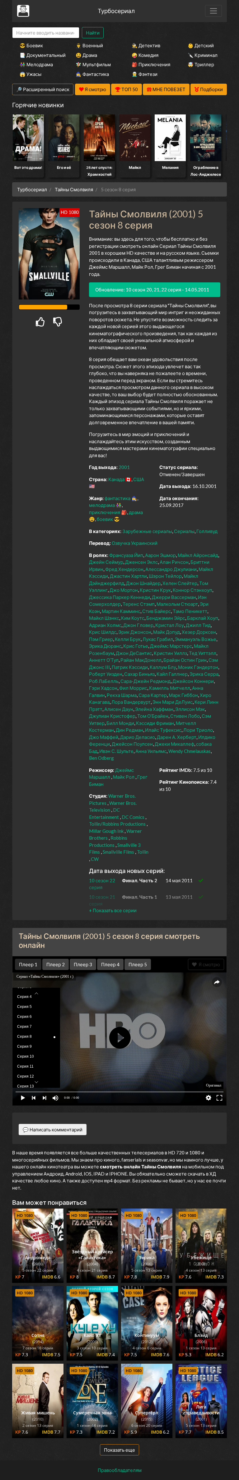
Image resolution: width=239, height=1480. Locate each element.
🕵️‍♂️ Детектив (146, 45)
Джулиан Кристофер (112, 716)
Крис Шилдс (102, 632)
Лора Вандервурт (131, 702)
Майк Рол (123, 777)
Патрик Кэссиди (130, 667)
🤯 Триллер (201, 64)
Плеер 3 (83, 964)
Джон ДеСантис (134, 653)
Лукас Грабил (158, 639)
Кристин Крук (155, 590)
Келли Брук (128, 639)
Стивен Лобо (185, 716)
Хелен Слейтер (179, 583)
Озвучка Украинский (134, 543)
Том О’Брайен (152, 716)
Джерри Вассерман (174, 597)
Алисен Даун (118, 709)
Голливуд (207, 531)
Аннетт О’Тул (104, 660)
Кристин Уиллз (170, 653)
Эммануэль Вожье (195, 639)
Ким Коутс (132, 618)
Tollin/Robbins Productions (117, 824)
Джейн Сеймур (106, 562)
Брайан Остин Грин (185, 660)
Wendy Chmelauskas (189, 751)
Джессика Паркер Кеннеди (119, 597)
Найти (93, 32)
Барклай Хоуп (202, 618)
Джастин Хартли (128, 576)
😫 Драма (86, 55)
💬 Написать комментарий (52, 1129)
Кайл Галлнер (172, 674)
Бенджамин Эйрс (165, 618)
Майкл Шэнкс (104, 618)
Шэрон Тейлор (165, 576)
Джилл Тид (198, 625)
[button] (113, 910)
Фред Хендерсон (124, 569)
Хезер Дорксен (199, 632)
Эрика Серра (204, 674)
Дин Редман (129, 730)
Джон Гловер (138, 625)
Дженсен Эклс (141, 562)
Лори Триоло (198, 730)
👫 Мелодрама (36, 64)
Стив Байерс (156, 611)
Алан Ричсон (174, 562)
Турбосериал (116, 10)
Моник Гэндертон (198, 667)
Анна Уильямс (150, 751)
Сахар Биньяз (139, 674)
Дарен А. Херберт (176, 737)
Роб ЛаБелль (104, 681)
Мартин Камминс (121, 611)
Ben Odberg (101, 758)
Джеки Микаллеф (174, 744)
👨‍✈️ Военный (89, 45)
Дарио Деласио (137, 737)
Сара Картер (152, 695)
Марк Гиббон (183, 695)
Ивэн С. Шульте (116, 751)
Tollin (142, 852)
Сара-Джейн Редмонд (145, 681)
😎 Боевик (31, 45)
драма (136, 512)
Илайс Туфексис (163, 730)
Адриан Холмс (105, 625)
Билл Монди (120, 723)
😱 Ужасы (30, 74)
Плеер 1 (28, 964)
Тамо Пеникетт (190, 611)
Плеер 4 (110, 964)
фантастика (117, 498)
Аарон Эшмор (160, 555)
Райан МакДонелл (141, 660)
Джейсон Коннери (193, 681)
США (138, 479)
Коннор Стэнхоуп (192, 590)
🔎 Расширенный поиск (42, 89)
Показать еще (119, 1450)
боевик (105, 519)
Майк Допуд (166, 632)
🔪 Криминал (203, 55)
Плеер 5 (138, 964)
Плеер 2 (55, 964)
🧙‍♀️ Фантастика (92, 74)
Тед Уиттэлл (202, 653)
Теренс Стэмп (139, 604)
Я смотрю (208, 964)
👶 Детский (201, 45)
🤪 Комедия (145, 55)
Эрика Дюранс (105, 646)
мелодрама (102, 505)
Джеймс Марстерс (171, 646)
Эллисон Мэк (190, 709)
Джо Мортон (124, 590)
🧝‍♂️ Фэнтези (144, 74)
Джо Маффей (103, 737)
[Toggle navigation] (213, 11)
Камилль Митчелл (169, 688)
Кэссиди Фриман (155, 723)
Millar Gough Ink (106, 831)
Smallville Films (118, 852)
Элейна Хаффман (154, 709)
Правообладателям (120, 1470)
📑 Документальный (39, 55)
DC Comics (133, 817)
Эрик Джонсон (134, 632)
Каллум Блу (163, 667)
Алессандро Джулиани (171, 569)
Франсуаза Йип (126, 555)
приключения (104, 512)
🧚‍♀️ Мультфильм (93, 64)
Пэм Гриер (101, 639)
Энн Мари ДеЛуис (172, 702)
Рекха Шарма (122, 695)
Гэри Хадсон (103, 688)
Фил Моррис (133, 688)
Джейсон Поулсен (132, 744)
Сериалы (184, 531)
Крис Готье (135, 646)
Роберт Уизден (105, 674)
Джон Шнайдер (143, 583)
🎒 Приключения (151, 64)
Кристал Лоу (169, 625)
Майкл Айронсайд (198, 555)
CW (95, 859)
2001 (124, 467)
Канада (116, 479)
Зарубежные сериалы (147, 531)
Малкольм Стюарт (177, 604)
